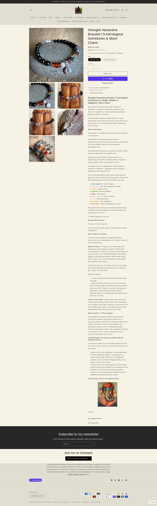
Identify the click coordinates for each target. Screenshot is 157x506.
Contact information (96, 502)
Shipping (90, 50)
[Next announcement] (127, 1)
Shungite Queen (37, 502)
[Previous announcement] (29, 1)
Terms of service (75, 502)
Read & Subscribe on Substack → (78, 458)
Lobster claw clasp (109, 59)
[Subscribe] (93, 444)
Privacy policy (66, 502)
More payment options (107, 83)
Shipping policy (85, 502)
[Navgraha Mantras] (108, 406)
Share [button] (91, 412)
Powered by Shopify (47, 502)
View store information (96, 92)
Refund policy (57, 502)
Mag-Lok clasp (94, 59)
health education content (77, 474)
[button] (31, 10)
